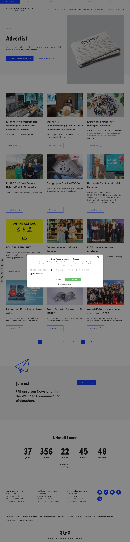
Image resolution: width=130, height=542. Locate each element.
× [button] (101, 256)
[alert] (65, 271)
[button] (65, 284)
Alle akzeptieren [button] (73, 279)
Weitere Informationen (69, 265)
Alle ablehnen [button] (56, 279)
